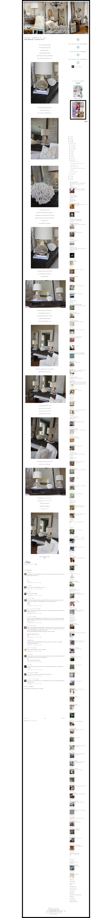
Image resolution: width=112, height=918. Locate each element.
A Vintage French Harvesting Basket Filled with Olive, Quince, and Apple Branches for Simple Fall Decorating (80, 383)
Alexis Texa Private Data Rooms (80, 557)
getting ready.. (77, 624)
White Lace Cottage (73, 247)
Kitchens (75, 80)
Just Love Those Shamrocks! (79, 321)
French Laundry (73, 420)
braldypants (72, 896)
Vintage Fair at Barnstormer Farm (80, 785)
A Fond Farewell (77, 362)
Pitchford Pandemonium (74, 276)
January (72, 173)
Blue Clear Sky (72, 631)
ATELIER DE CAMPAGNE (75, 829)
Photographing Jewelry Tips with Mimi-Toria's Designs (80, 762)
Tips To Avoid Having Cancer (79, 521)
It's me (28, 585)
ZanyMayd (72, 345)
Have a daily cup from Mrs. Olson (76, 336)
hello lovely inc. (72, 199)
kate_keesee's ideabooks (78, 66)
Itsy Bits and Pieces (73, 312)
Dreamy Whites (72, 380)
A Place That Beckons (78, 681)
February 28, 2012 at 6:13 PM (34, 613)
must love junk (72, 492)
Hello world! (72, 301)
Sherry (28, 664)
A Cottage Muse (72, 672)
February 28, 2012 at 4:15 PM (34, 605)
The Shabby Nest (73, 361)
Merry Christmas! (77, 574)
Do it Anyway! (77, 854)
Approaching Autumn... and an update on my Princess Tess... (79, 641)
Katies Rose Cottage (73, 888)
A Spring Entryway (78, 313)
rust (70, 744)
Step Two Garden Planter (79, 293)
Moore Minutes (72, 504)
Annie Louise (29, 598)
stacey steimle (72, 898)
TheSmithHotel (72, 784)
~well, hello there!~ (78, 821)
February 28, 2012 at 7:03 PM (34, 637)
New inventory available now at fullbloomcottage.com (79, 611)
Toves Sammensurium (73, 389)
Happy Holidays (77, 830)
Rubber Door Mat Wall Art (47, 500)
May (71, 155)
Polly (28, 572)
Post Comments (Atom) (33, 720)
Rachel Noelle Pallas (31, 647)
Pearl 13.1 (71, 456)
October (72, 146)
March (72, 158)
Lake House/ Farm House (79, 846)
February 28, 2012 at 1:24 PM (34, 582)
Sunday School (77, 477)
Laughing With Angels (74, 428)
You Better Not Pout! (73, 200)
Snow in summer (77, 866)
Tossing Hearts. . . (77, 337)
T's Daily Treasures (73, 231)
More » (83, 80)
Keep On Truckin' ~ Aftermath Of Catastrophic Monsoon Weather (80, 189)
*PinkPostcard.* (73, 252)
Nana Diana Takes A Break (74, 203)
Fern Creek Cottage (73, 468)
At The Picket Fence (73, 453)
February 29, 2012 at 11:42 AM (34, 669)
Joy (75, 713)
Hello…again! (72, 398)
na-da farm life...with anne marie (75, 894)
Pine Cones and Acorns (74, 182)
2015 (71, 136)
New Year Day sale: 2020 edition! (80, 354)
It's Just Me (72, 720)
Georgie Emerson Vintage (74, 601)
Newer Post (26, 718)
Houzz (73, 80)
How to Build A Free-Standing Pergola (76, 220)
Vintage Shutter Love (74, 165)
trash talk (29, 654)
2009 (71, 179)
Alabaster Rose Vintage (74, 417)
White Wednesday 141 (45, 508)
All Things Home (73, 445)
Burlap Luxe (72, 408)
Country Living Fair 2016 (79, 493)
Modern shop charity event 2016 (75, 590)
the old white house (30, 616)
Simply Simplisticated (73, 901)
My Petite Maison (73, 899)
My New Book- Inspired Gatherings (80, 305)
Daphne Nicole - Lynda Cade (75, 845)
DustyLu (71, 884)
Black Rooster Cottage (74, 768)
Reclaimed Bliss (72, 837)
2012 (71, 141)
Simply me (71, 736)
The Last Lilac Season (78, 664)
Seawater (76, 240)
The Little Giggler (73, 728)
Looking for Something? (73, 457)
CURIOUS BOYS (73, 619)
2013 (71, 140)
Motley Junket (72, 881)
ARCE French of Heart (74, 865)
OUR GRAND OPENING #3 (79, 593)
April (72, 156)
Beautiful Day (77, 874)
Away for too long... (73, 501)
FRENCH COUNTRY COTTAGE (75, 304)
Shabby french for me (73, 704)
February (72, 160)
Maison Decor (72, 328)
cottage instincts (73, 655)
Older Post (63, 718)
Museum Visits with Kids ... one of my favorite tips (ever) (80, 514)
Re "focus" (76, 261)
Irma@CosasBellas (30, 625)
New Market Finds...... (78, 697)
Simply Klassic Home (73, 377)
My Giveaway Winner (74, 171)
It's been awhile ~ (77, 602)
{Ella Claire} (72, 891)
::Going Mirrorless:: (78, 656)
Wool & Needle (77, 345)
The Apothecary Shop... (74, 581)
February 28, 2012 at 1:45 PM (34, 595)
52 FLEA (71, 663)
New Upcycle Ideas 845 (73, 196)
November (72, 145)
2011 (71, 176)
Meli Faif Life (72, 817)
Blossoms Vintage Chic (74, 801)
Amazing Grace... (77, 212)
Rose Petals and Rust (73, 623)
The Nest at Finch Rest (74, 320)
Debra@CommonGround (31, 672)
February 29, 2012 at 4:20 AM (34, 661)
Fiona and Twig (72, 460)
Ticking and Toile (73, 821)
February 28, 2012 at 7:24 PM (34, 651)
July (71, 151)
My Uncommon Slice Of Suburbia (76, 219)
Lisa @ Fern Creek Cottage (32, 678)
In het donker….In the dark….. (79, 269)
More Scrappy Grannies (78, 232)
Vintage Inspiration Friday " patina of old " (78, 168)
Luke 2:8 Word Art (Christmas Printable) (76, 378)
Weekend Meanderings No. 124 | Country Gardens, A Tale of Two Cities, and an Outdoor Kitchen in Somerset (78, 184)
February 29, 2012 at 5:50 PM (34, 683)
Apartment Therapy (46, 498)
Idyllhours (71, 639)
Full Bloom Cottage (73, 609)
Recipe (76, 277)
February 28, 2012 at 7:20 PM (34, 644)
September (73, 148)
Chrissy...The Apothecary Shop (32, 608)
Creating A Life (72, 688)
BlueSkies (71, 528)
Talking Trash (72, 476)
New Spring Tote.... (78, 737)
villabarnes (72, 284)
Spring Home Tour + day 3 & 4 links (80, 469)
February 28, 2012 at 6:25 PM (34, 622)
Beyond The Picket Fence (74, 223)
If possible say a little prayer (74, 862)
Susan (28, 591)
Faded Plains (72, 873)
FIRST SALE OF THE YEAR (79, 285)
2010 (71, 177)
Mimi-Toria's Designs (73, 760)
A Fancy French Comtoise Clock (80, 329)
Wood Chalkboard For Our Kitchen (80, 632)
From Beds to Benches (78, 838)
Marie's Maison (72, 889)
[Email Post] (36, 564)
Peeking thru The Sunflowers (75, 211)
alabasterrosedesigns (73, 418)
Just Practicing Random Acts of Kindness (77, 353)
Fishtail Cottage (73, 292)
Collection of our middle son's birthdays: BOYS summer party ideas (79, 506)
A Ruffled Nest (72, 893)
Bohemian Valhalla (73, 187)
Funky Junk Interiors (73, 196)
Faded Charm (72, 400)
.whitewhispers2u (73, 886)
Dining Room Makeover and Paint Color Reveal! (77, 454)
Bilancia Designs (73, 589)
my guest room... (77, 673)
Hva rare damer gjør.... (78, 390)
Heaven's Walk (72, 680)
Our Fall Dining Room (78, 446)
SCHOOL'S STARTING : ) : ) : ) (80, 721)
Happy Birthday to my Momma (79, 421)
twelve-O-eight (72, 752)
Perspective (72, 170)
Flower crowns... (77, 705)
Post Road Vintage (73, 300)
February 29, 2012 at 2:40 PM (34, 675)
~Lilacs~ (76, 401)
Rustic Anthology (73, 556)
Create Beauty (72, 484)
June (72, 153)
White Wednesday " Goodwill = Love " (34, 39)
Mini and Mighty (77, 437)
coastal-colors (72, 573)
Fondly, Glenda (72, 512)
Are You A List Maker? (78, 529)
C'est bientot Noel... (78, 582)
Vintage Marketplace (73, 564)
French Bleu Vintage (73, 696)
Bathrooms (79, 80)
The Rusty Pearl (72, 712)
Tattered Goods (72, 617)
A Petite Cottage (73, 500)
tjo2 (70, 554)
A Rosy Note (72, 397)
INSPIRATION (72, 620)
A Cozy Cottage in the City (74, 647)
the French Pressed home (79, 769)
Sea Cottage (72, 239)
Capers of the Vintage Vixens (75, 593)
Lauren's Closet (72, 882)
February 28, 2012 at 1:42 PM (34, 589)
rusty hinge (72, 369)
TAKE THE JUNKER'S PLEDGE (80, 793)
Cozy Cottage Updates (78, 648)
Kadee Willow (72, 776)
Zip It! (76, 777)
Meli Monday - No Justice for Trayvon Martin (77, 818)
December (72, 143)
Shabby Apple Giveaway (74, 166)
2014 (71, 138)
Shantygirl (71, 520)
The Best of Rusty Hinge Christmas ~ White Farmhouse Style (80, 371)
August (72, 150)
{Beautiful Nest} (72, 809)
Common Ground (73, 260)
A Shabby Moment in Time (74, 853)
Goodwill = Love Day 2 (74, 161)
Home (45, 718)
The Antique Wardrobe (74, 436)
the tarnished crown (73, 793)
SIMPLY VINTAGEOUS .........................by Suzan (77, 537)
